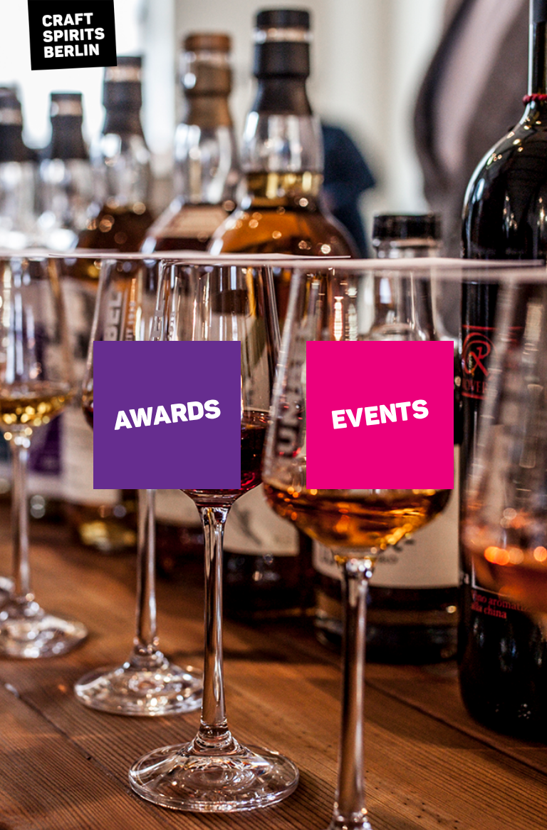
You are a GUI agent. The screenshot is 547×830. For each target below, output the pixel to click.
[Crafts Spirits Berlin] (71, 43)
